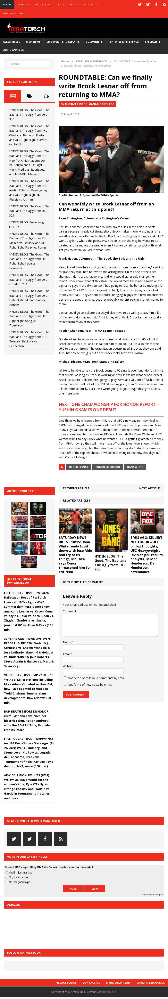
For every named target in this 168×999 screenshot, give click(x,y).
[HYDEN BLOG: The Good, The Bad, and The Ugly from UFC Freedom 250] (29, 562)
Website (68, 666)
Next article (149, 488)
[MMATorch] (26, 28)
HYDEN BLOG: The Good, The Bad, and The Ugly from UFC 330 (29, 114)
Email (67, 654)
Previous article (76, 488)
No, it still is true (18, 877)
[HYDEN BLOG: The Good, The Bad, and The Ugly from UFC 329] (19, 535)
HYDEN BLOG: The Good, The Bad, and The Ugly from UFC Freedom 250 (29, 279)
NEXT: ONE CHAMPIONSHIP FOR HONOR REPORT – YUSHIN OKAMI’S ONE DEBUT (109, 406)
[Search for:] (29, 63)
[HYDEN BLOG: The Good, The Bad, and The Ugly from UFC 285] (111, 550)
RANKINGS (23, 4)
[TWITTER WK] (148, 4)
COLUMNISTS (94, 41)
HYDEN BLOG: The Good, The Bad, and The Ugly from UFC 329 (29, 210)
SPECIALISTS (152, 41)
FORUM (7, 4)
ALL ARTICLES (11, 41)
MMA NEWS (33, 41)
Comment (69, 611)
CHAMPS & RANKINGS (151, 982)
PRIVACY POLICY (66, 982)
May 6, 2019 (71, 114)
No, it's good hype (19, 882)
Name (67, 642)
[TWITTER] (139, 4)
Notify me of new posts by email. (90, 685)
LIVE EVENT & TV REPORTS (63, 41)
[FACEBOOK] (156, 4)
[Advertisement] (35, 420)
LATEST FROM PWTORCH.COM (19, 581)
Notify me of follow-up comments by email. (97, 678)
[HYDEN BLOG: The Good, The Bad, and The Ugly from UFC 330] (19, 508)
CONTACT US (91, 4)
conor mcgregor (107, 467)
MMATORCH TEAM (13, 13)
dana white (135, 467)
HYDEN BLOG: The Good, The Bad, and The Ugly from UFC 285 (110, 562)
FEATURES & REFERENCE (124, 41)
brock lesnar (78, 467)
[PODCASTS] (164, 4)
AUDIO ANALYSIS (13, 50)
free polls (159, 894)
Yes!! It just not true (20, 872)
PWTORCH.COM (43, 4)
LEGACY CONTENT (68, 4)
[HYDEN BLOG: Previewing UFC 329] (38, 535)
